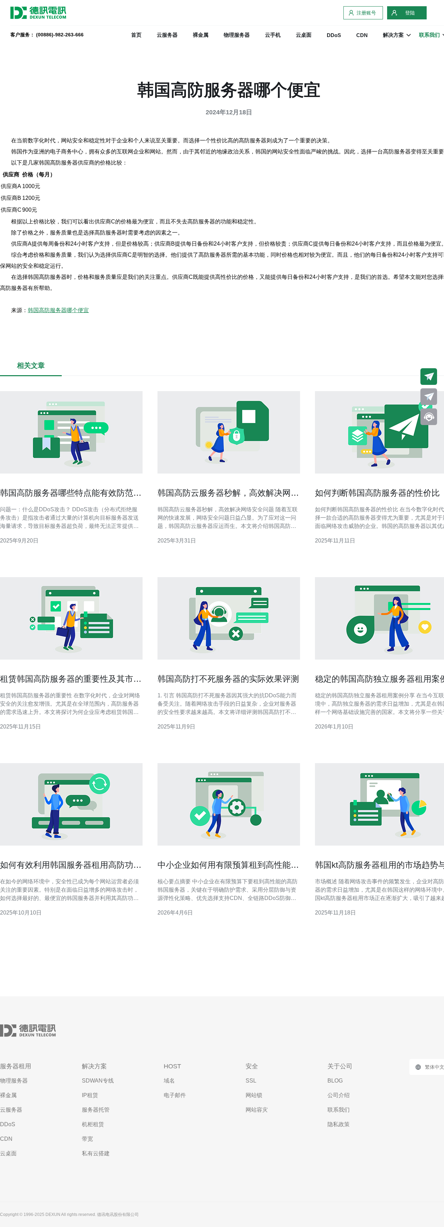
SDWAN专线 (98, 1081)
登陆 (410, 13)
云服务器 (167, 35)
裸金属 (200, 35)
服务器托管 (96, 1110)
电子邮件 (175, 1095)
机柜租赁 (93, 1124)
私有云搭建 (96, 1153)
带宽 (87, 1139)
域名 (169, 1081)
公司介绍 (338, 1095)
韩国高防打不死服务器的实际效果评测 (228, 678)
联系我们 (338, 1110)
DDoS (334, 35)
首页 (136, 35)
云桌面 (303, 35)
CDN (362, 35)
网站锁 (254, 1095)
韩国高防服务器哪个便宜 (58, 310)
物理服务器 (237, 35)
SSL (251, 1081)
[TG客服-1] (428, 376)
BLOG (335, 1081)
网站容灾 (257, 1110)
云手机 (273, 35)
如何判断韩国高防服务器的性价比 (377, 492)
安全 (252, 1066)
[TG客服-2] (428, 396)
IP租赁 (90, 1095)
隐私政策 (338, 1124)
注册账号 (366, 13)
